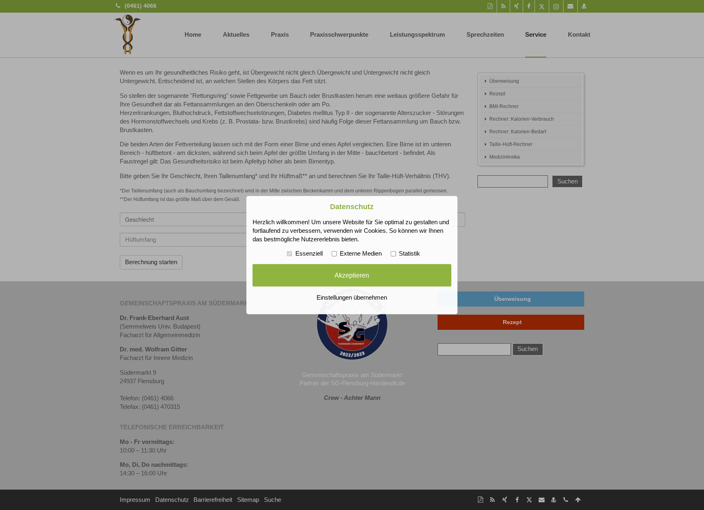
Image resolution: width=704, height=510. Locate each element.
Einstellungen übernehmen (352, 297)
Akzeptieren (351, 275)
